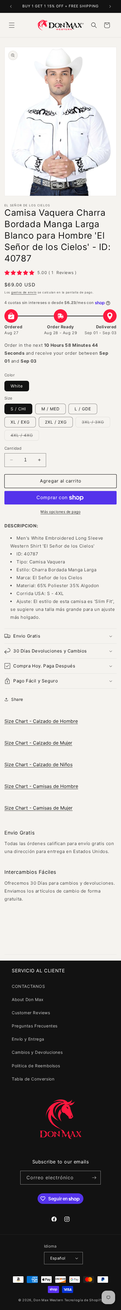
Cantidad (12, 448)
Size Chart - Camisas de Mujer (38, 808)
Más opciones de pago (60, 511)
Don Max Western (48, 1300)
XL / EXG (20, 421)
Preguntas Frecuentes (35, 1025)
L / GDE (83, 408)
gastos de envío (24, 292)
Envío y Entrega (28, 1039)
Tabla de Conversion (33, 1078)
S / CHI (18, 408)
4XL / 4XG (25, 436)
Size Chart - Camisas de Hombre (41, 786)
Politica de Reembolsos (36, 1065)
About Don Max (28, 999)
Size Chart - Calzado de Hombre (41, 721)
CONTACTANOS (28, 986)
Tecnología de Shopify (83, 1300)
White (17, 385)
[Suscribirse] (94, 1178)
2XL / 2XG (56, 421)
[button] (11, 25)
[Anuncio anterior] (10, 6)
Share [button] (17, 699)
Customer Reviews (31, 1012)
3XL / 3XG (96, 423)
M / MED (50, 408)
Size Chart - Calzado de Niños (38, 764)
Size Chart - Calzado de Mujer (38, 743)
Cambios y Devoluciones (37, 1052)
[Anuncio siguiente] (110, 6)
